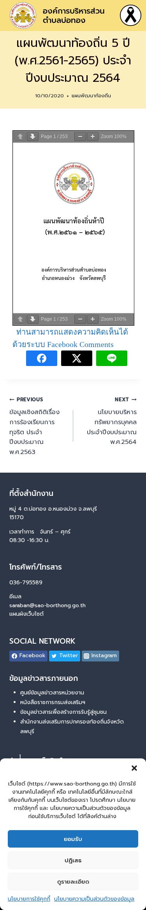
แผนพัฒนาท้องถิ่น (91, 95)
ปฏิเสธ (73, 860)
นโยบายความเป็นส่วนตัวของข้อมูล (94, 899)
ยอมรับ (73, 839)
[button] (134, 768)
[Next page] (33, 136)
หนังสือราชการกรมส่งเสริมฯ (52, 702)
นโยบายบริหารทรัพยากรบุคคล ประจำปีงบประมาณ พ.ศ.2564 (112, 421)
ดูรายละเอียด (73, 881)
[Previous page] (20, 136)
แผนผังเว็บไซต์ (27, 614)
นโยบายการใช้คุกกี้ (29, 899)
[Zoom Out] (80, 136)
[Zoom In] (93, 136)
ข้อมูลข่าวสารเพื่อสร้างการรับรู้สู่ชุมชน (63, 712)
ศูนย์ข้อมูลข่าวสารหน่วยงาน (52, 693)
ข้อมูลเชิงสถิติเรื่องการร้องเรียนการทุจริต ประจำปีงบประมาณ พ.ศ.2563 (34, 426)
